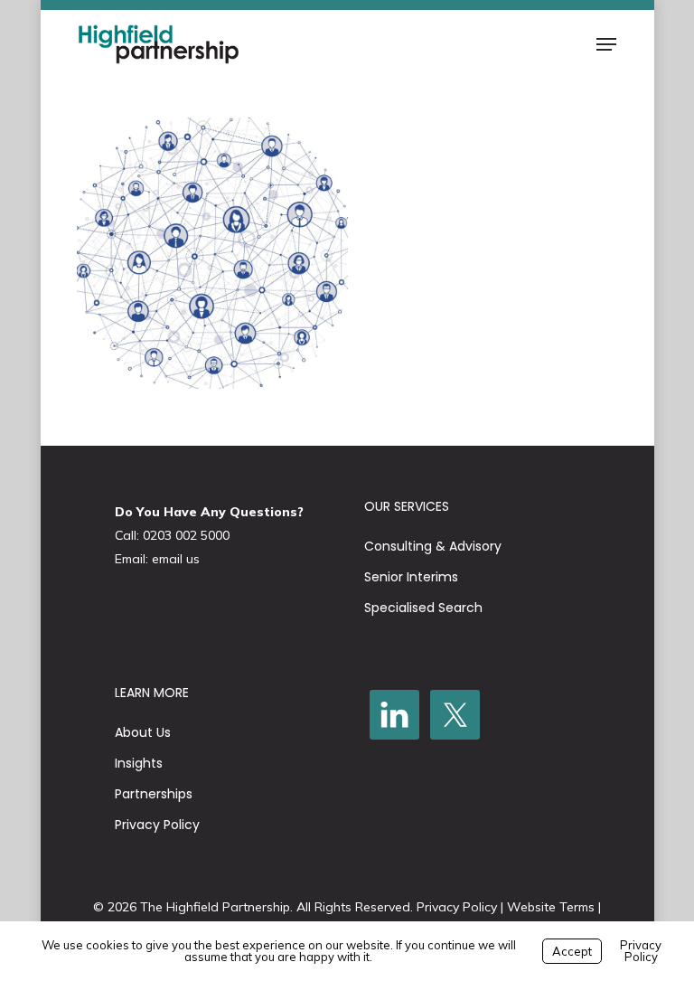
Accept (572, 951)
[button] (606, 44)
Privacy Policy (157, 825)
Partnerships (153, 794)
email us (176, 559)
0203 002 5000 (186, 535)
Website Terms (551, 907)
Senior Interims (411, 577)
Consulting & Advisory (433, 546)
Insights (139, 763)
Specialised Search (423, 608)
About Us (143, 732)
